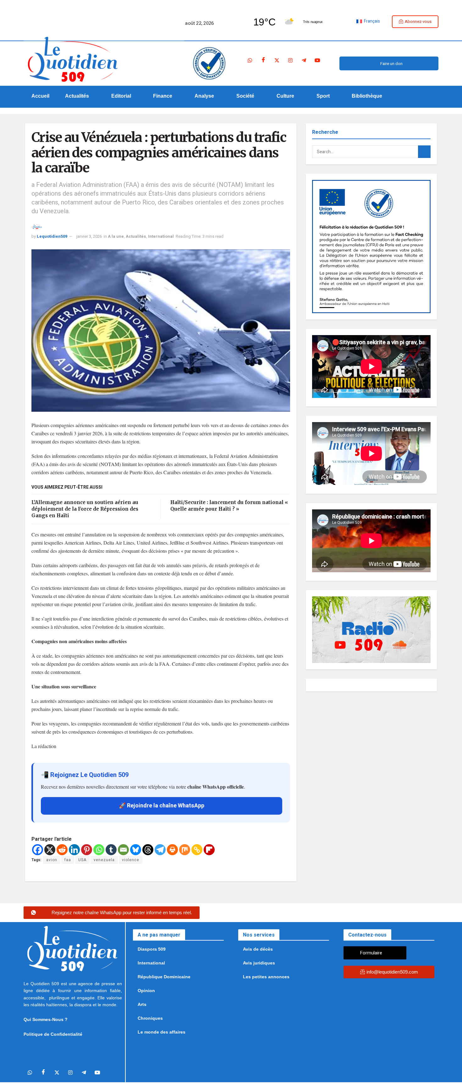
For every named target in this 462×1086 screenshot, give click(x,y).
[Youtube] (317, 60)
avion (51, 860)
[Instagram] (290, 60)
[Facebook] (263, 60)
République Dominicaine (164, 976)
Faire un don (391, 64)
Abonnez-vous (418, 21)
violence (130, 860)
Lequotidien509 (52, 236)
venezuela (104, 860)
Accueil (40, 96)
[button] (80, 96)
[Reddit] (62, 849)
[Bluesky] (135, 849)
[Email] (123, 849)
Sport (323, 96)
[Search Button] (424, 151)
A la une (116, 236)
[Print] (172, 849)
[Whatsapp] (250, 60)
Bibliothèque (367, 96)
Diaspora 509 (152, 949)
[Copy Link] (196, 849)
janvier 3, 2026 (89, 236)
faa (67, 860)
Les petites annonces (266, 976)
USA (82, 860)
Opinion (146, 990)
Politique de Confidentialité (53, 1034)
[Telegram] (304, 60)
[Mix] (184, 849)
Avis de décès (258, 949)
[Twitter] (277, 60)
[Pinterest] (86, 849)
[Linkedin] (74, 849)
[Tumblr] (111, 849)
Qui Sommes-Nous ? (46, 1019)
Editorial (121, 96)
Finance (162, 96)
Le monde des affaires (161, 1031)
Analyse (204, 96)
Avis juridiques (259, 962)
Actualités (77, 96)
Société (245, 96)
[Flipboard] (209, 849)
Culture (285, 96)
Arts (142, 1004)
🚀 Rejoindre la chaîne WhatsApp (161, 805)
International (161, 236)
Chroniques (150, 1018)
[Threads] (147, 849)
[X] (49, 849)
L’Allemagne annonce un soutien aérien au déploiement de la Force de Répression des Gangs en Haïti (84, 509)
